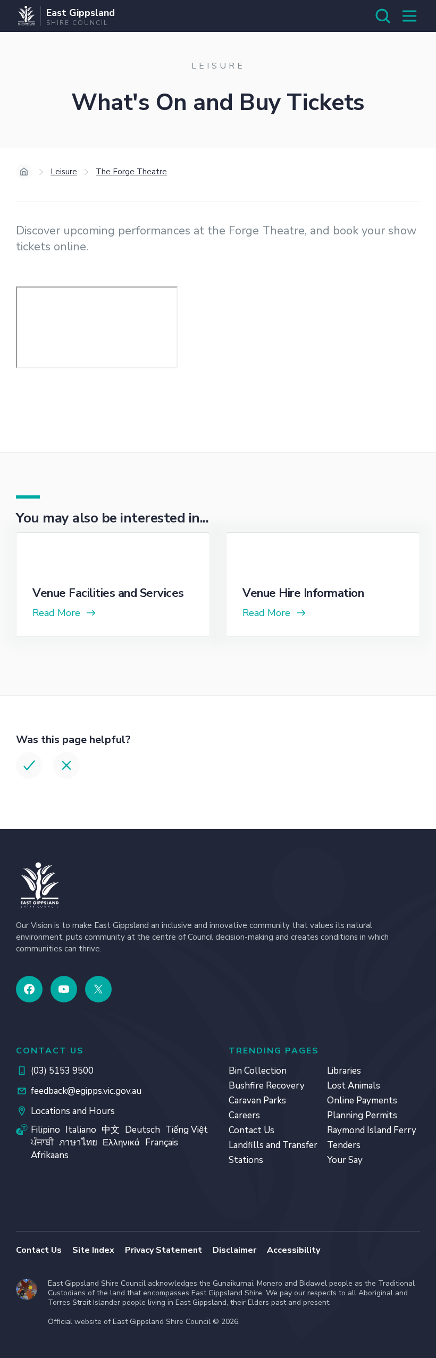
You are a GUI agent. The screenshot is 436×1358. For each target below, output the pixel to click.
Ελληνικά (121, 1142)
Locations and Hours (73, 1111)
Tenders (343, 1145)
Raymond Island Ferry (371, 1130)
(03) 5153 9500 (62, 1071)
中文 (111, 1130)
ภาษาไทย (78, 1142)
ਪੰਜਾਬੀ (42, 1142)
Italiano (80, 1130)
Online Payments (362, 1100)
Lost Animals (353, 1085)
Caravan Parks (257, 1100)
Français (161, 1142)
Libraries (344, 1071)
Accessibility (293, 1250)
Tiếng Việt (186, 1130)
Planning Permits (362, 1115)
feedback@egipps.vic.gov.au (86, 1091)
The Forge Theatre (131, 171)
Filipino (45, 1130)
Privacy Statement (163, 1250)
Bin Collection (258, 1071)
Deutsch (142, 1130)
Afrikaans (50, 1155)
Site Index (93, 1250)
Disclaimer (234, 1250)
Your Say (345, 1160)
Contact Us (251, 1130)
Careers (244, 1115)
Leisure (64, 171)
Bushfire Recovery (267, 1085)
